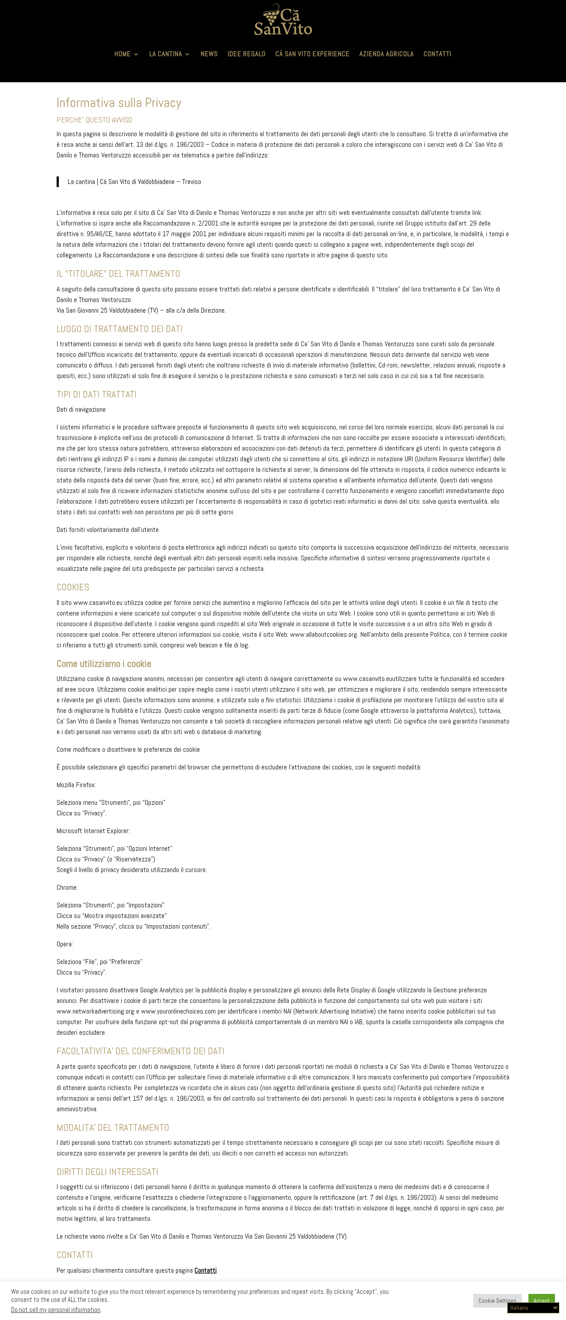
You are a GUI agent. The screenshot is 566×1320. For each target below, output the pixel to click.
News (209, 54)
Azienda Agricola (386, 54)
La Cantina (165, 54)
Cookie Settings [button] (497, 1301)
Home (123, 54)
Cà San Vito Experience (312, 54)
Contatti (437, 54)
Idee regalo (247, 54)
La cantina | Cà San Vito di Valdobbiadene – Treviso (134, 181)
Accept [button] (542, 1301)
